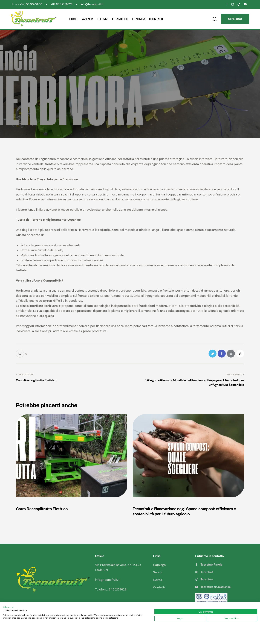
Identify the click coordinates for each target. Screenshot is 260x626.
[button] (8, 607)
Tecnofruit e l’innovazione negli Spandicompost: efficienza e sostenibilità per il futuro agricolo (184, 511)
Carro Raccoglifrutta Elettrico (42, 508)
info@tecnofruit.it (107, 580)
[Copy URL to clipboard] (240, 354)
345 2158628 (117, 589)
